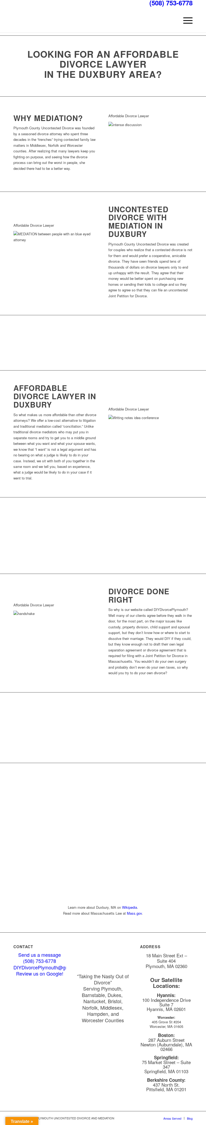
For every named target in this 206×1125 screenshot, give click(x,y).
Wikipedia (129, 907)
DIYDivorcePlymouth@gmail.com (49, 967)
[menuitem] (185, 20)
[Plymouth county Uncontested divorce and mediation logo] (53, 20)
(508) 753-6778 (39, 960)
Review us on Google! (39, 973)
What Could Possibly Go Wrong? (103, 743)
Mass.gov (134, 913)
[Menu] (185, 20)
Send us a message (39, 954)
